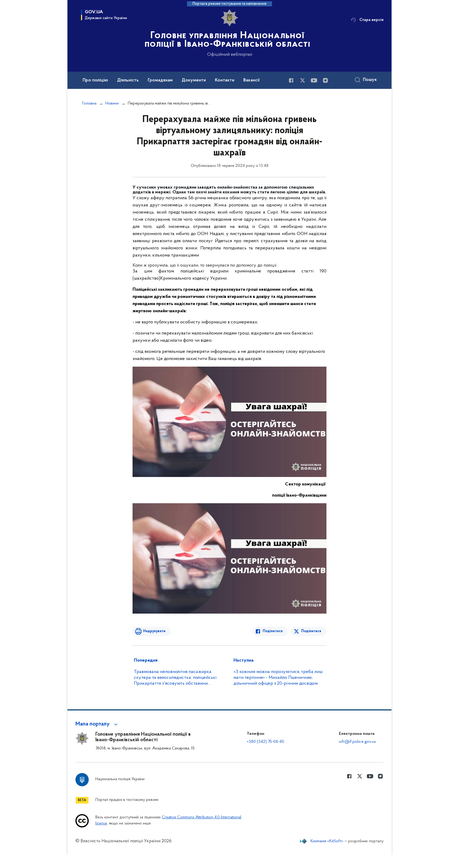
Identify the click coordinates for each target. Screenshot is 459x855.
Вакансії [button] (251, 80)
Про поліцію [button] (95, 80)
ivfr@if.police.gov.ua (357, 742)
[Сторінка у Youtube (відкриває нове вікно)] (314, 80)
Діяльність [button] (128, 80)
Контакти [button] (224, 80)
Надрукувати (154, 631)
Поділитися (273, 631)
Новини (112, 103)
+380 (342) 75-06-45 (265, 742)
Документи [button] (194, 80)
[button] (97, 724)
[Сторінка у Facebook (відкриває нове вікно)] (291, 80)
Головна (89, 103)
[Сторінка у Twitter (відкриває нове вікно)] (302, 80)
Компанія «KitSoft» (327, 841)
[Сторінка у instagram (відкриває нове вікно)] (325, 80)
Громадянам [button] (160, 80)
